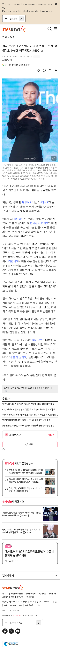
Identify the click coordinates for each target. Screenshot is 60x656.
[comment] (44, 70)
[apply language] (21, 18)
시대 (5, 605)
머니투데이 (23, 602)
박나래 (17, 218)
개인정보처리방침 (17, 594)
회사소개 (5, 594)
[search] (49, 28)
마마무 (36, 339)
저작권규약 (52, 594)
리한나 (12, 261)
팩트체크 (20, 597)
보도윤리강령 (29, 597)
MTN (32, 602)
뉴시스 (39, 602)
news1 (46, 602)
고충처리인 (42, 594)
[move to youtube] (17, 631)
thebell (12, 605)
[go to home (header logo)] (14, 28)
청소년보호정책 (30, 594)
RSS (12, 597)
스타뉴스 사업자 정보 (9, 610)
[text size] (56, 70)
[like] (38, 70)
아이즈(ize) (29, 605)
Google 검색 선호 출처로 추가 (16, 65)
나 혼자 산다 (17, 357)
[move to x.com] (11, 631)
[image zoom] (54, 158)
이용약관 (5, 597)
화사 (43, 223)
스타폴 (38, 605)
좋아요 (32, 444)
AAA (20, 605)
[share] (50, 70)
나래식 (43, 202)
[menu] (55, 28)
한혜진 (34, 223)
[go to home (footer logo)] (13, 587)
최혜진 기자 (7, 60)
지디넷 (54, 602)
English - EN (17, 18)
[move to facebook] (5, 631)
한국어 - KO (16, 622)
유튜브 (26, 202)
